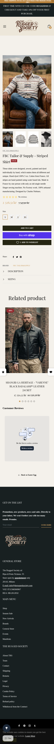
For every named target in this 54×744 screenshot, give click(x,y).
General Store (8, 629)
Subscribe (46, 525)
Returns (6, 676)
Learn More (30, 736)
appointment (20, 578)
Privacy (6, 686)
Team (5, 661)
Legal (5, 681)
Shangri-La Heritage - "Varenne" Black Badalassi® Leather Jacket (27, 386)
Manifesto (7, 639)
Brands (6, 624)
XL (25, 217)
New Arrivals (8, 618)
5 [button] (31, 401)
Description (15, 271)
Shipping (6, 671)
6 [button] (34, 401)
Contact (6, 666)
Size (4, 211)
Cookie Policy (8, 691)
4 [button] (28, 401)
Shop (5, 608)
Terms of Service (10, 696)
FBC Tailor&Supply (11, 150)
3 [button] (25, 401)
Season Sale (8, 613)
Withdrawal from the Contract (15, 707)
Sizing (11, 279)
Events (5, 634)
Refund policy (8, 701)
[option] (27, 355)
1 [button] (19, 401)
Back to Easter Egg (28, 475)
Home (5, 40)
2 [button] (22, 401)
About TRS (7, 655)
